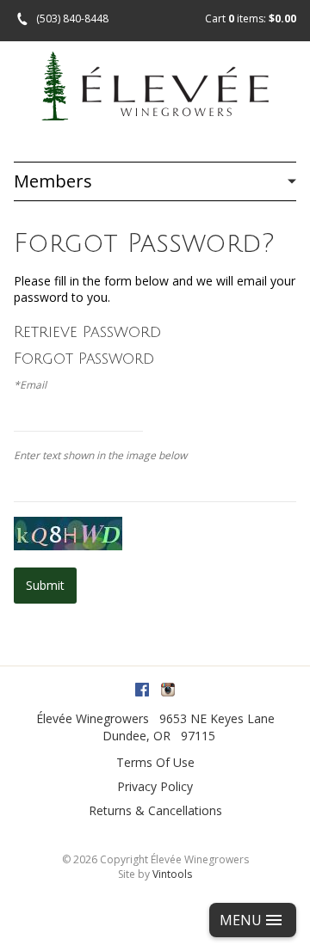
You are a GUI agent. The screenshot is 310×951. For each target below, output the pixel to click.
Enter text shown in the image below (100, 456)
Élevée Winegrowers (92, 718)
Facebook (142, 689)
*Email (30, 385)
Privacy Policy (155, 786)
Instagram (168, 689)
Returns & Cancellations (155, 810)
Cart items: (250, 18)
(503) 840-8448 (72, 18)
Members (53, 181)
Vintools (172, 874)
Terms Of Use (155, 762)
